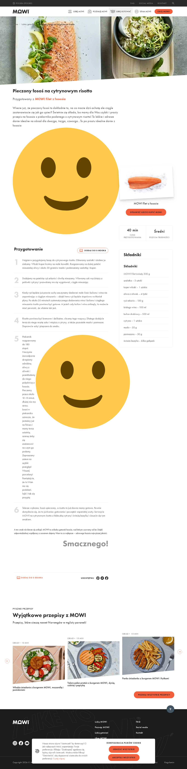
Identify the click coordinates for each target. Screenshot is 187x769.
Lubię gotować (123, 11)
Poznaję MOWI (100, 11)
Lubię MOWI (78, 11)
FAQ (132, 3)
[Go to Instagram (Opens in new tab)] (15, 743)
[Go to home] (21, 11)
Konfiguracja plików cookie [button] (124, 743)
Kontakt (162, 3)
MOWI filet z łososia (50, 99)
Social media (146, 3)
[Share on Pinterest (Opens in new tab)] (98, 578)
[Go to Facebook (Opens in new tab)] (21, 743)
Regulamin (169, 762)
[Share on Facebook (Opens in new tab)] (106, 578)
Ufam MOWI (145, 11)
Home (15, 24)
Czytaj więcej (59, 758)
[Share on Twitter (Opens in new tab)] (102, 578)
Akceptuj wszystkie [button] (123, 757)
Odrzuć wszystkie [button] (124, 749)
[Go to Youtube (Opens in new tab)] (27, 743)
